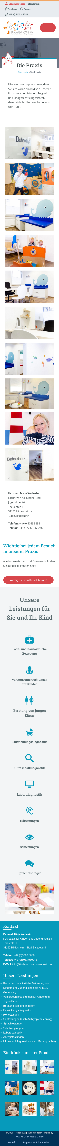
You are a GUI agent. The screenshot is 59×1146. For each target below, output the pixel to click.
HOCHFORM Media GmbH (30, 1136)
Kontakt (12, 1142)
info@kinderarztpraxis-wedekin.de (32, 964)
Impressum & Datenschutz (37, 1142)
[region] (29, 754)
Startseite (23, 72)
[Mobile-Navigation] (48, 27)
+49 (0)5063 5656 (24, 955)
